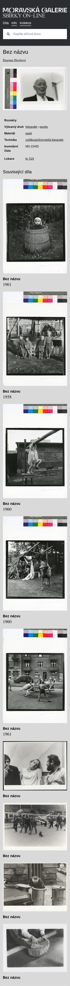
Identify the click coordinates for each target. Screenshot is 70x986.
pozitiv (44, 126)
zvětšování (32, 139)
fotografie (31, 126)
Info (14, 23)
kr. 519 (29, 158)
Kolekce (25, 23)
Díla (6, 23)
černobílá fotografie (51, 139)
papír (28, 133)
